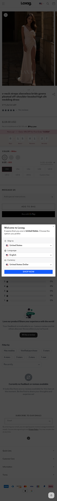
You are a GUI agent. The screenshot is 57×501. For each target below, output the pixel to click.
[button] (28, 245)
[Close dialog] (53, 226)
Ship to (10, 241)
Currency (11, 260)
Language (11, 250)
